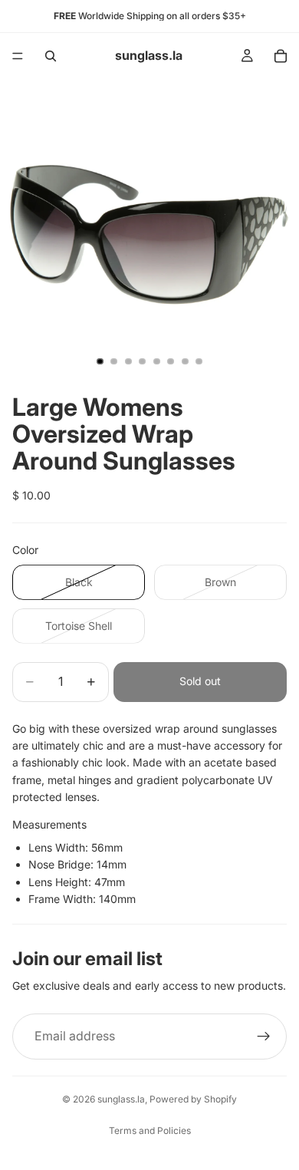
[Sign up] (264, 1036)
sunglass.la (121, 1099)
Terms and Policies (150, 1130)
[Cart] (280, 56)
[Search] (50, 56)
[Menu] (17, 56)
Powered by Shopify (193, 1099)
